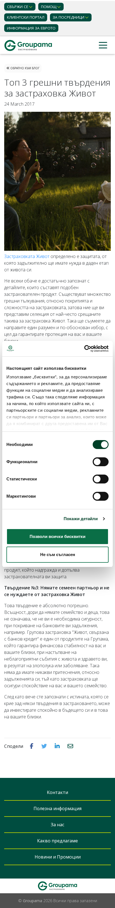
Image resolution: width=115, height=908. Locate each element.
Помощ (48, 6)
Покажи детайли (81, 518)
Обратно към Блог (24, 68)
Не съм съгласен (57, 554)
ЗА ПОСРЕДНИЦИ (68, 17)
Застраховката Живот (26, 256)
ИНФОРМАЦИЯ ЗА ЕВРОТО (31, 28)
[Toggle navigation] (103, 45)
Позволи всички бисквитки (57, 536)
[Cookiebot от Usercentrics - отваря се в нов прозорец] (84, 348)
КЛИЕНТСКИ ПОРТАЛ (25, 17)
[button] (32, 746)
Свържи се (17, 6)
